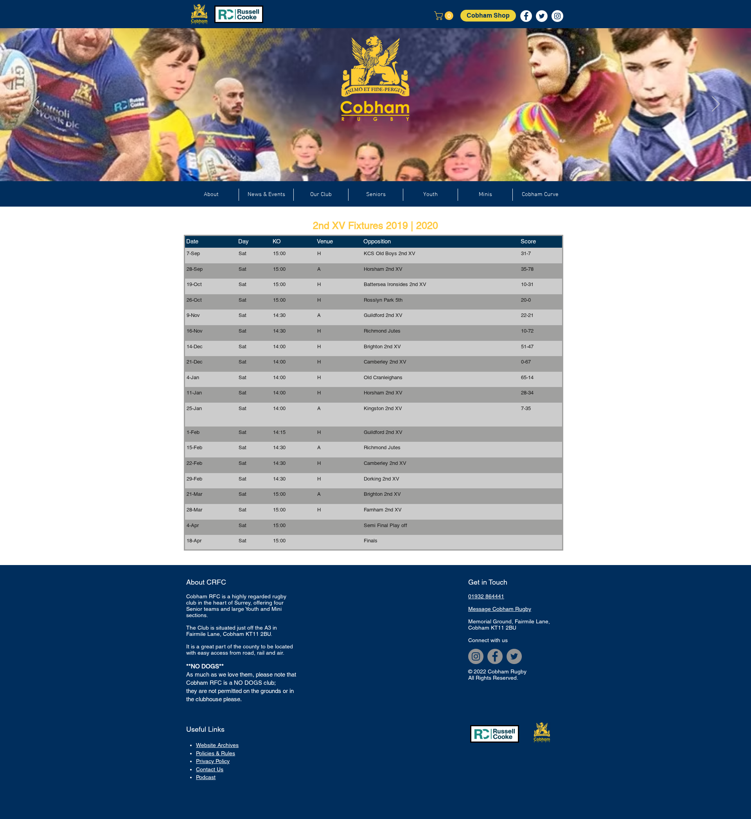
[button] (444, 15)
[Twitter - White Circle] (542, 16)
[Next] (716, 104)
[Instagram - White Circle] (557, 16)
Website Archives (217, 745)
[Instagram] (475, 656)
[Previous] (35, 104)
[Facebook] (495, 656)
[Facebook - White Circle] (526, 16)
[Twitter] (514, 656)
